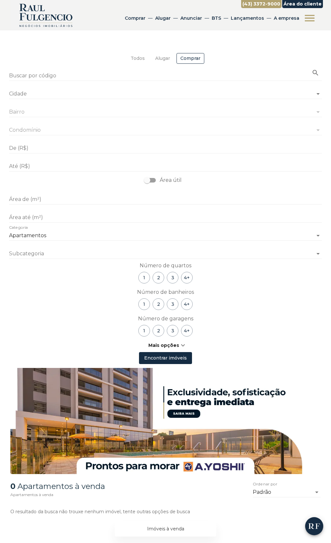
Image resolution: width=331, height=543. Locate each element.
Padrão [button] (262, 492)
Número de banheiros (165, 292)
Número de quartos (165, 265)
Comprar (135, 18)
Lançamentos (247, 18)
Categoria (18, 228)
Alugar (163, 18)
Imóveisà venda (165, 529)
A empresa (286, 18)
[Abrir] (318, 93)
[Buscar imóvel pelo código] (315, 73)
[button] (165, 254)
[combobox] (165, 91)
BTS (216, 18)
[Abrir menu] (309, 18)
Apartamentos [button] (27, 235)
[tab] (138, 58)
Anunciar (191, 18)
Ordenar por (265, 484)
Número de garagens (165, 319)
